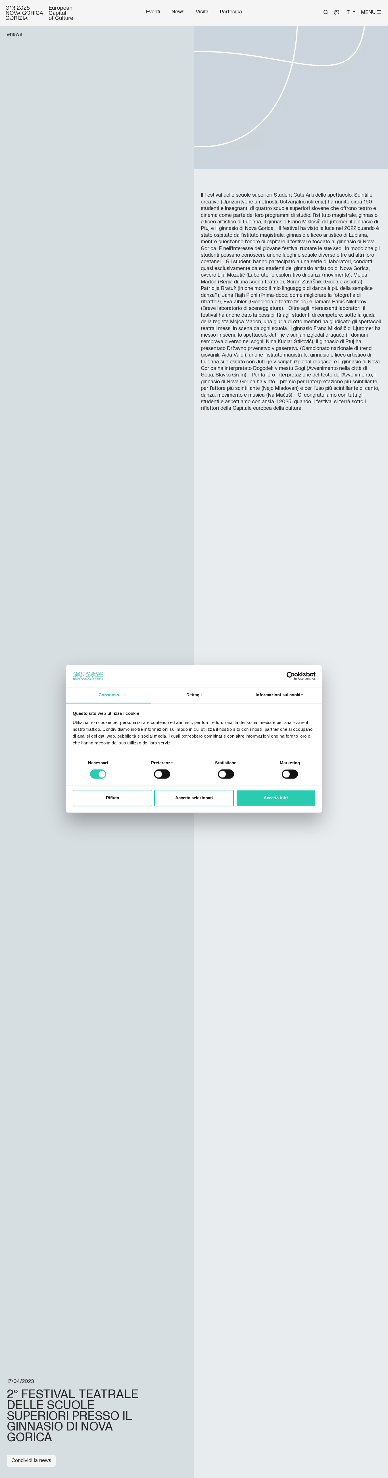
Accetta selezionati (194, 797)
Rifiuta (112, 797)
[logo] (39, 13)
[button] (326, 12)
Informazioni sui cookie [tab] (279, 694)
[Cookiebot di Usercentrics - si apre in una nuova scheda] (291, 676)
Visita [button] (202, 12)
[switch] (162, 774)
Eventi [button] (153, 12)
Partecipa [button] (231, 12)
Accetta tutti (276, 797)
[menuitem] (153, 12)
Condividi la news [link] (31, 1460)
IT (348, 12)
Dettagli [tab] (194, 694)
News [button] (178, 12)
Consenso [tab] (109, 694)
